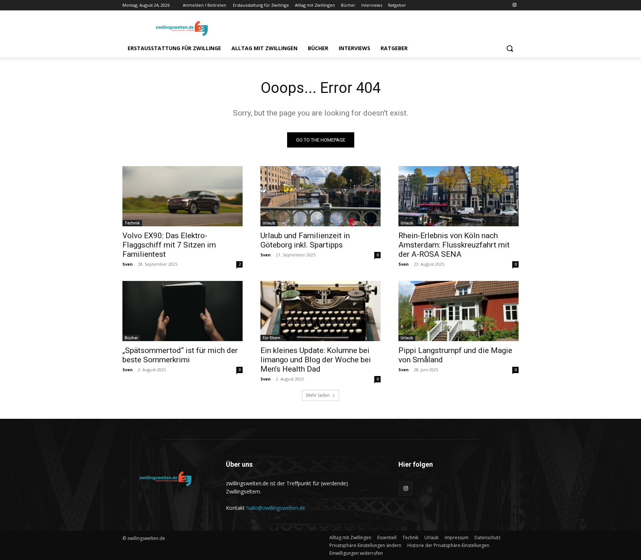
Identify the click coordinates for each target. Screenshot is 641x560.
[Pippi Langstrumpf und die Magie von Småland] (458, 311)
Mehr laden (318, 395)
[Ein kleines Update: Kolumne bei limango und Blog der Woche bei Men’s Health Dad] (320, 311)
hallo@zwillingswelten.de (275, 507)
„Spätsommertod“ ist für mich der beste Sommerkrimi (180, 355)
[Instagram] (514, 5)
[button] (510, 48)
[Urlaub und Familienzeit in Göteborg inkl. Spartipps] (320, 196)
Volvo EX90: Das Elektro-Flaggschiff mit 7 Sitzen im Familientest (169, 245)
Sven (127, 264)
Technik (132, 223)
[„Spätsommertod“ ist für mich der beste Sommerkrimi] (182, 311)
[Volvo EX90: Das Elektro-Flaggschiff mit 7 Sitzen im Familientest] (182, 196)
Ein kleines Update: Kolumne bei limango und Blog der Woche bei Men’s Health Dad (315, 359)
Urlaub (269, 223)
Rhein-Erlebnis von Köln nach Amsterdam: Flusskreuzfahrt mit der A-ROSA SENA (454, 245)
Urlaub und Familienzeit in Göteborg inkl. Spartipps (305, 240)
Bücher (131, 337)
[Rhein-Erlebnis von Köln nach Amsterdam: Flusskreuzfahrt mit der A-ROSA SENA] (458, 196)
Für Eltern (271, 337)
